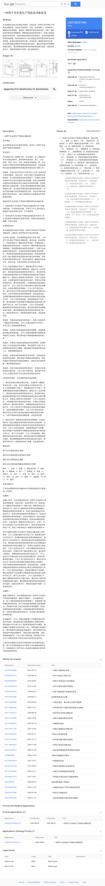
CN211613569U (11, 718)
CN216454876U (11, 723)
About (21, 882)
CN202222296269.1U (13, 823)
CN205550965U (11, 681)
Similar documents (89, 113)
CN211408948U (11, 702)
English (85, 42)
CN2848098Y (9, 755)
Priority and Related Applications (80, 116)
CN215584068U (11, 707)
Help (84, 882)
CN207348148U (11, 697)
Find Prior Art (93, 32)
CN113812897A (11, 761)
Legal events (77, 113)
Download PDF (77, 32)
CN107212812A (11, 766)
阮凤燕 (77, 46)
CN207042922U (11, 691)
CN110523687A (11, 686)
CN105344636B (11, 670)
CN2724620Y (9, 782)
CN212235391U (11, 750)
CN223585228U (11, 787)
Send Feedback (34, 882)
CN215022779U (11, 729)
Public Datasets (50, 882)
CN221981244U (11, 798)
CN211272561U (11, 713)
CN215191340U (11, 739)
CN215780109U (11, 734)
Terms (62, 882)
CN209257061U (11, 676)
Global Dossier (94, 120)
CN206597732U (11, 777)
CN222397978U (11, 793)
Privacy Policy (73, 882)
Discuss (71, 122)
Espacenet (83, 120)
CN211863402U (11, 745)
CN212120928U (11, 771)
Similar (74, 35)
